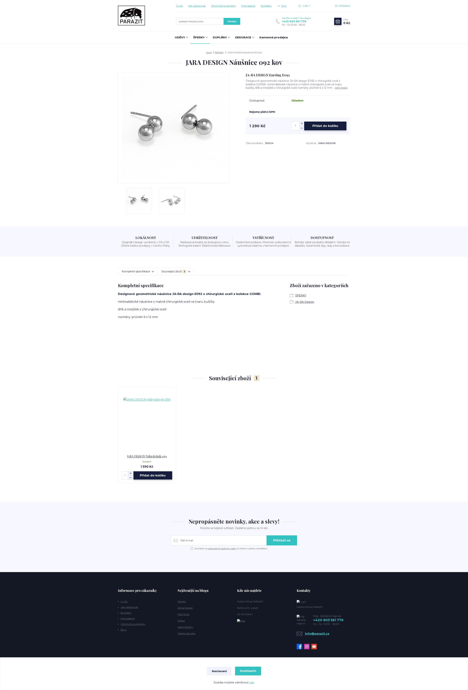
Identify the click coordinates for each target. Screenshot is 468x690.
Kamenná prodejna (273, 37)
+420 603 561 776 (294, 21)
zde (251, 682)
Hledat (231, 21)
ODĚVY (180, 37)
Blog (123, 629)
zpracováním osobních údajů (222, 548)
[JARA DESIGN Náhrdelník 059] (147, 421)
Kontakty (266, 5)
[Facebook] (300, 646)
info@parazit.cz (317, 633)
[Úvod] (143, 15)
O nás (179, 5)
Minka (181, 620)
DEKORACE (243, 37)
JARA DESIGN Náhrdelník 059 (147, 456)
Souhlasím (248, 671)
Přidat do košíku (325, 126)
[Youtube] (315, 646)
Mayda (182, 601)
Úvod (209, 52)
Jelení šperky (185, 627)
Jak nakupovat (197, 5)
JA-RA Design (304, 302)
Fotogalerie (248, 5)
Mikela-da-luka (186, 633)
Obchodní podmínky (223, 5)
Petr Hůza (183, 614)
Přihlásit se (281, 540)
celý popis (341, 87)
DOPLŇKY (220, 37)
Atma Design (185, 607)
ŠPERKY (199, 37)
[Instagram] (307, 646)
